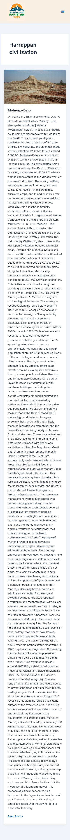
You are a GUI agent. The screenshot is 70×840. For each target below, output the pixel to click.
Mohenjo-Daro (19, 110)
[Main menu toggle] (62, 11)
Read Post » (15, 816)
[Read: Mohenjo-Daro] (35, 87)
